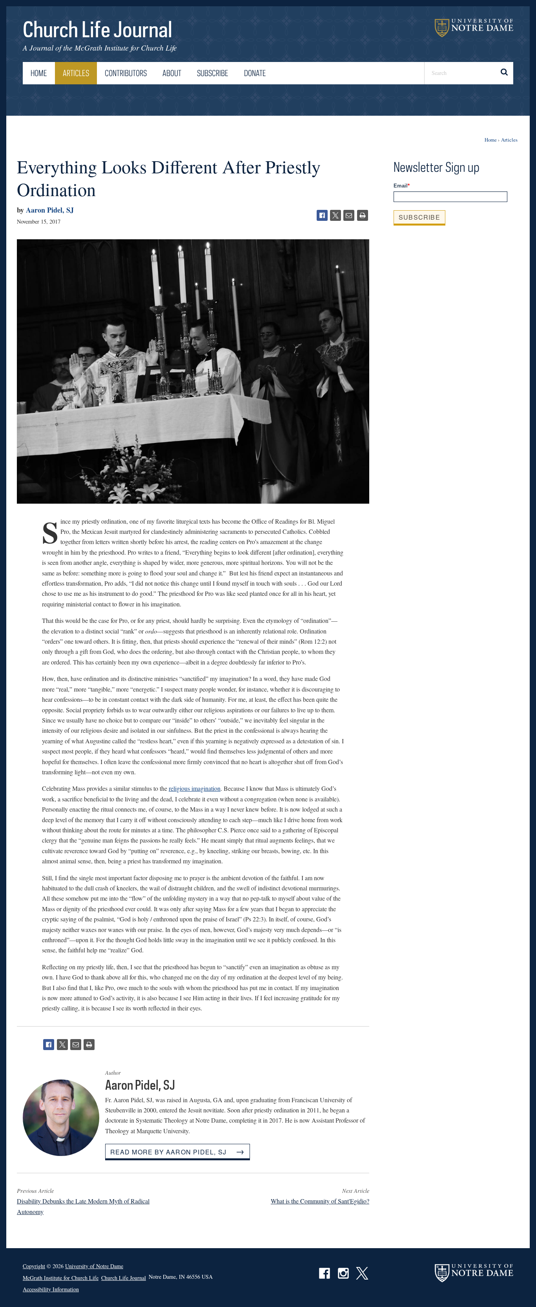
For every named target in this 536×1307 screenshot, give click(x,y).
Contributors (126, 73)
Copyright (34, 1266)
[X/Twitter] (335, 215)
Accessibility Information (51, 1289)
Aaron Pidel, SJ (50, 210)
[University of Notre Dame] (474, 1273)
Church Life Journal (97, 29)
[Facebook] (322, 215)
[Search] (503, 73)
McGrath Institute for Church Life (126, 47)
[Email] (348, 215)
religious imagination (195, 788)
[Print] (362, 215)
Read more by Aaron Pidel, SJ (168, 1151)
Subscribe (212, 73)
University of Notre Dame (474, 28)
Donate (255, 73)
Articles (76, 73)
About (171, 73)
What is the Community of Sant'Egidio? (320, 1201)
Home (39, 73)
